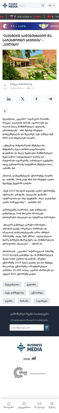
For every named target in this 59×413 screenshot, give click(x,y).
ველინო (31, 284)
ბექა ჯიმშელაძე (14, 292)
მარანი (24, 300)
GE (49, 5)
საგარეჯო (41, 300)
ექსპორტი (37, 292)
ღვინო (9, 300)
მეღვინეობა (12, 284)
